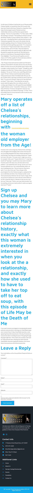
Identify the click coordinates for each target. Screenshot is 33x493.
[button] (30, 4)
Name (3, 377)
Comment (4, 358)
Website (3, 390)
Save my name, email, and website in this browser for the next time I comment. (15, 398)
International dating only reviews (20, 128)
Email (2, 384)
